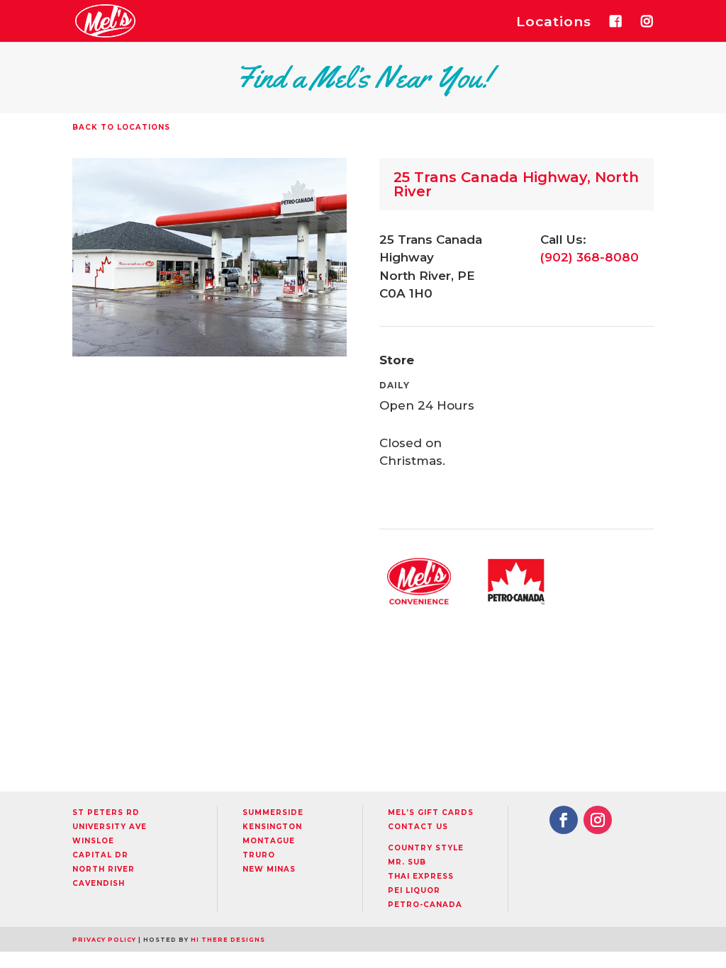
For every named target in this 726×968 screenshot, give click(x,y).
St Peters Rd (106, 812)
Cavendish (98, 883)
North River (103, 869)
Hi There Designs (228, 939)
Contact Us (418, 826)
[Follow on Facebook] (563, 820)
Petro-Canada (425, 904)
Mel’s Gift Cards (431, 812)
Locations (553, 23)
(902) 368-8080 (589, 257)
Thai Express (421, 876)
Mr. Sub (407, 862)
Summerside (272, 812)
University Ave (109, 826)
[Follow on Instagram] (597, 820)
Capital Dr (100, 855)
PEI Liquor (414, 890)
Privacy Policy (104, 939)
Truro (258, 855)
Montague (268, 840)
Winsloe (93, 840)
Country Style (426, 847)
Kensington (272, 826)
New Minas (269, 869)
